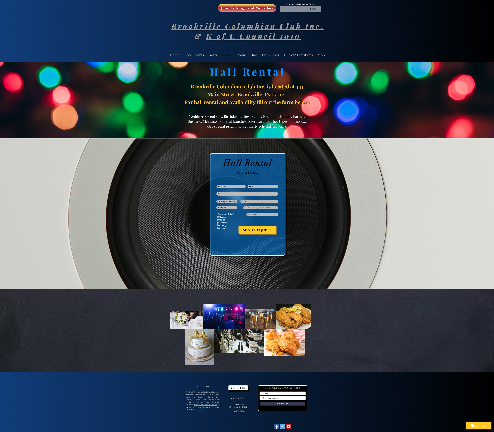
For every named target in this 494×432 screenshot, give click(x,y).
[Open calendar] (234, 208)
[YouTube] (288, 426)
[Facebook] (276, 426)
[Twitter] (282, 426)
